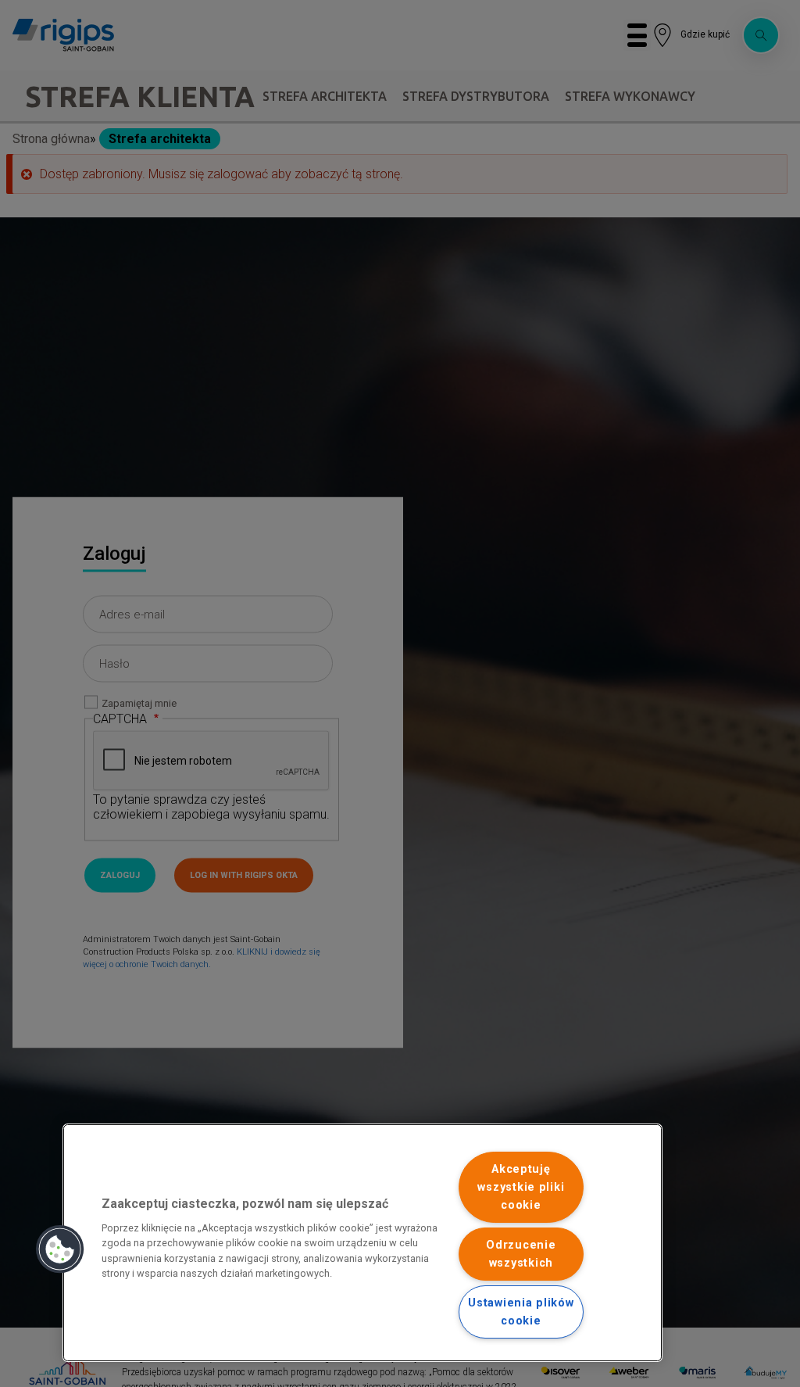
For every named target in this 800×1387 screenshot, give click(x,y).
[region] (362, 1243)
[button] (60, 1249)
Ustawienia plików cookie (520, 1312)
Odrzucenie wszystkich (520, 1254)
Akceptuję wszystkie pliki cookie (520, 1187)
